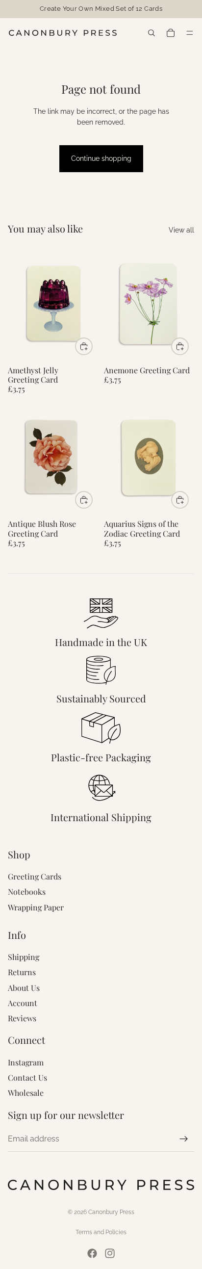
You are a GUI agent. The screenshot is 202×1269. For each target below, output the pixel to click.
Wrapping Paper (36, 907)
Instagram (26, 1062)
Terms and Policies (101, 1232)
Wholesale (26, 1093)
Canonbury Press (111, 1212)
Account (22, 1003)
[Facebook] (92, 1253)
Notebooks (27, 891)
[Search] (151, 33)
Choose (92, 346)
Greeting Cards (34, 876)
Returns (22, 972)
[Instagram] (110, 1253)
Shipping (23, 957)
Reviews (22, 1018)
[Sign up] (184, 1139)
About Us (24, 988)
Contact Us (27, 1077)
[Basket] (169, 33)
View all (181, 230)
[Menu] (191, 33)
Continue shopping (101, 158)
